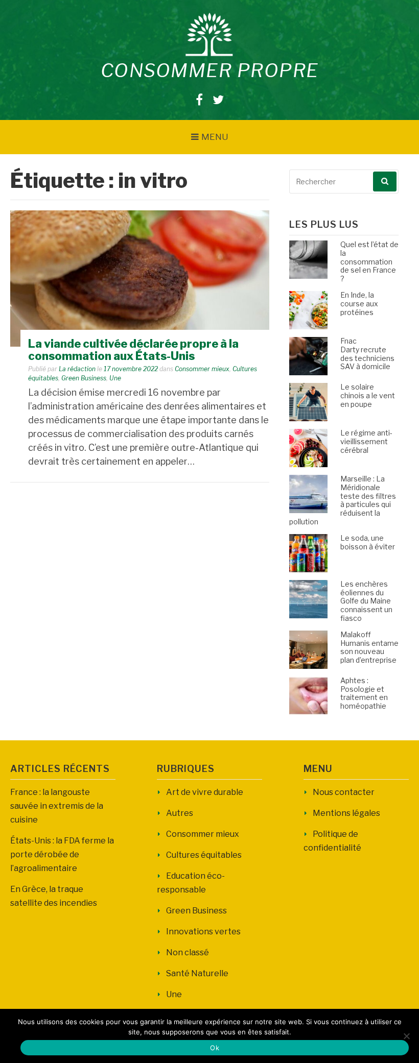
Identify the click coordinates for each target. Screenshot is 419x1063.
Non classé (187, 952)
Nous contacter (344, 792)
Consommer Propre (210, 70)
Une (115, 378)
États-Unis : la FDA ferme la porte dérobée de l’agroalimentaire (62, 854)
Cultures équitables (204, 855)
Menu (214, 137)
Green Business (83, 378)
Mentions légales (346, 813)
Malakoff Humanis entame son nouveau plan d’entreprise (369, 647)
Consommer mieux (202, 369)
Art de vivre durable (204, 792)
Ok (214, 1048)
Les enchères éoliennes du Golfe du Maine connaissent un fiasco (366, 600)
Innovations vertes (203, 931)
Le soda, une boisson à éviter (367, 542)
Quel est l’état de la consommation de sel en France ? (369, 261)
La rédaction (77, 369)
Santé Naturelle (197, 973)
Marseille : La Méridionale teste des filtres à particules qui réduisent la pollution (342, 500)
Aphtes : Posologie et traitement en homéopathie (364, 693)
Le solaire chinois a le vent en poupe (367, 395)
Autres (179, 813)
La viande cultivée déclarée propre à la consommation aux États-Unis (133, 350)
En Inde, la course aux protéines (359, 304)
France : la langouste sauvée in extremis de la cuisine (56, 806)
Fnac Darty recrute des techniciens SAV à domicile (367, 353)
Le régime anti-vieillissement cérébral (366, 441)
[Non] (406, 1036)
